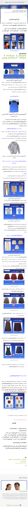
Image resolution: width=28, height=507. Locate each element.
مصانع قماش (22, 56)
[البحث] (2, 2)
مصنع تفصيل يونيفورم (9, 58)
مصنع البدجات (10, 56)
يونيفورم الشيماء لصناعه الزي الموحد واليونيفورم (13, 2)
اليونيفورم (10, 459)
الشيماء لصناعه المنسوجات (19, 463)
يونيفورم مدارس (23, 461)
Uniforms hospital (23, 491)
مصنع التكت (22, 58)
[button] (25, 15)
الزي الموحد (24, 459)
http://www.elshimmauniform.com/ (19, 419)
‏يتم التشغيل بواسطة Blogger (13, 505)
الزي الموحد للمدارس (16, 459)
